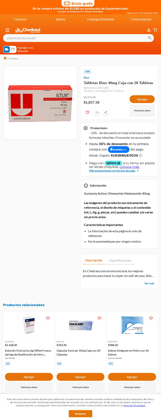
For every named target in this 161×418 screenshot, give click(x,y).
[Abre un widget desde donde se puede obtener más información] (145, 411)
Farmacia (13, 58)
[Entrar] (147, 30)
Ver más (149, 289)
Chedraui (20, 19)
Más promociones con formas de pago (112, 177)
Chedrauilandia (141, 19)
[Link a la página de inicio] (5, 58)
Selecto (60, 19)
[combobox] (78, 38)
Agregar (142, 105)
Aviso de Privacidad (134, 405)
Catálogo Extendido (100, 19)
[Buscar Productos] (149, 38)
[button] (7, 30)
